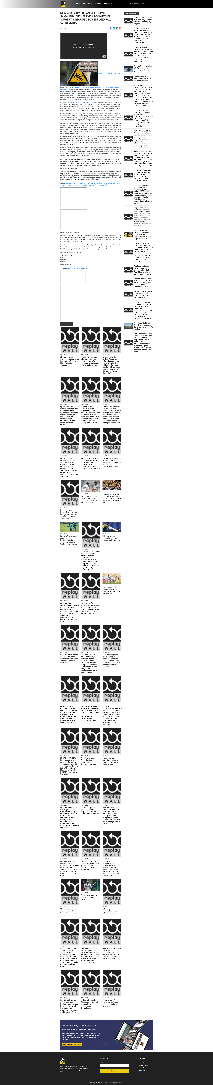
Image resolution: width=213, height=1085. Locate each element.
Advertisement (144, 1068)
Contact (142, 1071)
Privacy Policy (143, 1065)
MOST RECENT (87, 4)
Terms (141, 1063)
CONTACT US (108, 4)
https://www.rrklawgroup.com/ (76, 268)
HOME (78, 4)
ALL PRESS (98, 4)
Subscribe (114, 1071)
